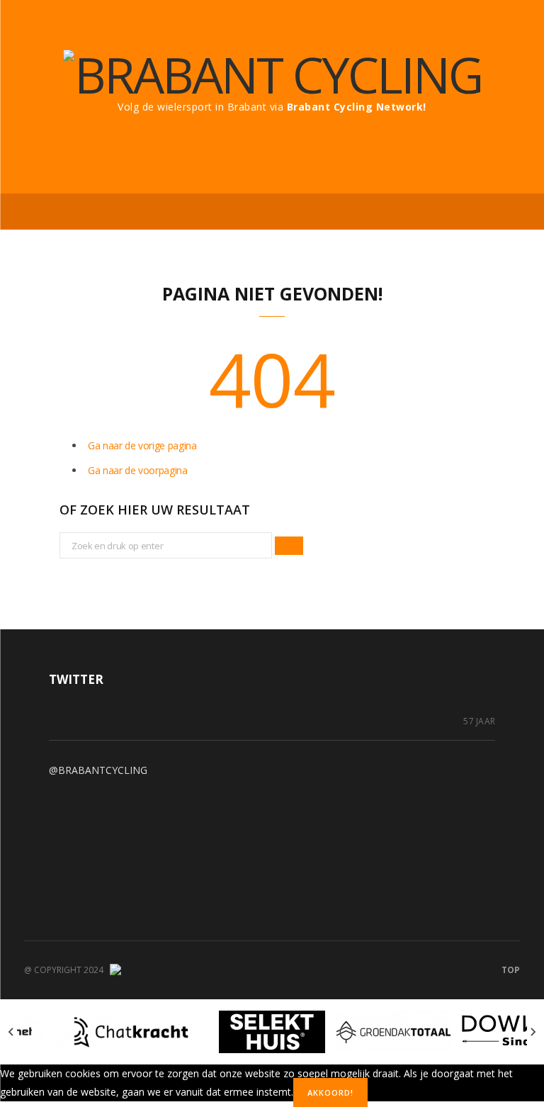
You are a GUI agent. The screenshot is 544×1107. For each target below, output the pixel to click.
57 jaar (479, 721)
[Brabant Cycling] (272, 74)
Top (509, 970)
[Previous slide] (11, 1032)
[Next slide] (532, 1032)
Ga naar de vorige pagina (142, 445)
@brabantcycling (98, 770)
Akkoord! (330, 1092)
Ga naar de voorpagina (138, 470)
